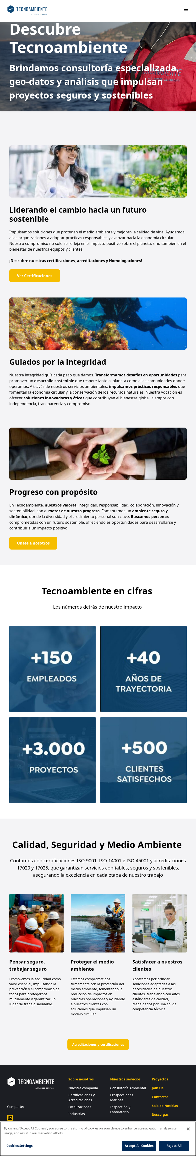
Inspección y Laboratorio (120, 1109)
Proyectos (160, 1079)
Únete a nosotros (33, 543)
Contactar (160, 1097)
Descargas (160, 1114)
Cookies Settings (19, 1146)
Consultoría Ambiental (128, 1088)
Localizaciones (79, 1107)
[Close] (188, 1129)
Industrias (76, 1114)
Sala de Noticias (165, 1105)
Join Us (157, 1088)
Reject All (174, 1146)
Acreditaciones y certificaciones (98, 1044)
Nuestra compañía (83, 1088)
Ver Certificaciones (34, 275)
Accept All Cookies (139, 1146)
